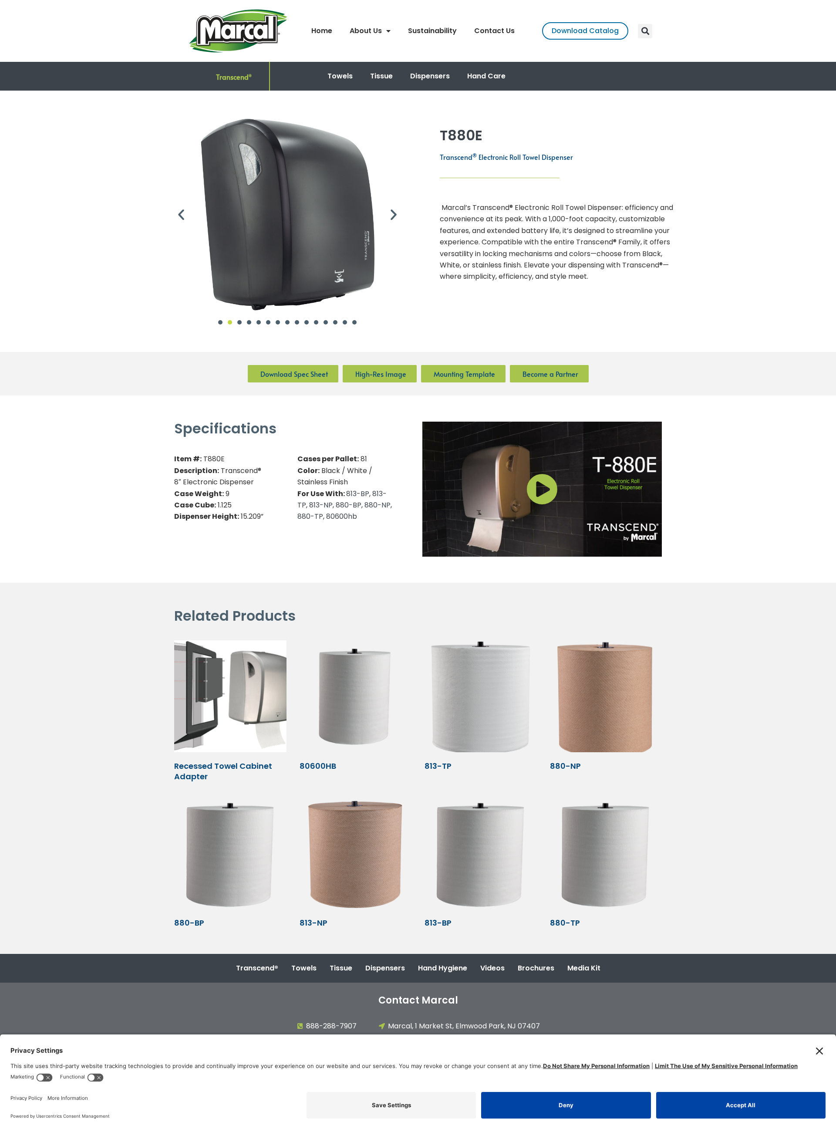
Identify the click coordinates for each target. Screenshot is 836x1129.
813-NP (321, 505)
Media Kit (583, 968)
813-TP (438, 766)
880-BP (348, 505)
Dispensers (430, 76)
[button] (645, 31)
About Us (366, 31)
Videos (492, 968)
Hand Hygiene (442, 968)
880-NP (377, 505)
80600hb (341, 516)
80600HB (318, 766)
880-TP (310, 516)
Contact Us (494, 31)
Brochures (536, 968)
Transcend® (257, 968)
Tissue (381, 76)
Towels (340, 76)
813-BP (357, 494)
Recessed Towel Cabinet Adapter (223, 771)
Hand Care (486, 76)
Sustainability (432, 31)
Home (321, 31)
